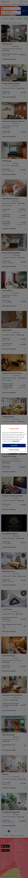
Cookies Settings (14, 449)
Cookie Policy (15, 441)
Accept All (14, 445)
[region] (14, 439)
